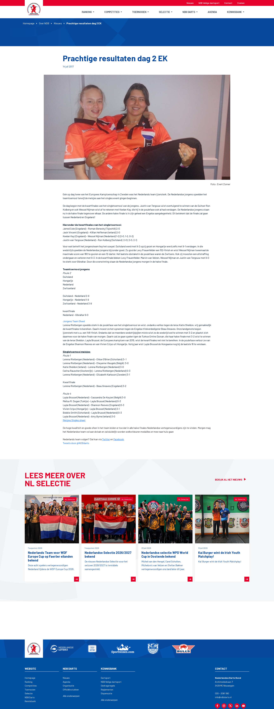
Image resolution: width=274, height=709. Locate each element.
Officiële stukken (71, 689)
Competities (31, 685)
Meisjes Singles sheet (74, 420)
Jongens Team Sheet (74, 321)
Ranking (28, 681)
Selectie (29, 693)
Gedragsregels (108, 685)
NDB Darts (30, 697)
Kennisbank (30, 701)
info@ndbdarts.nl (223, 697)
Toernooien (30, 689)
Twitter (106, 439)
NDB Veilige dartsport (111, 681)
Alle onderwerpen (71, 696)
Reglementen (107, 689)
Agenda (66, 681)
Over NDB (44, 23)
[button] (88, 12)
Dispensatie (106, 693)
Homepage (28, 23)
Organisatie (68, 685)
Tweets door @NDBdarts (76, 443)
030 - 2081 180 (222, 693)
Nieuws (58, 23)
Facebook (118, 439)
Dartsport (106, 677)
